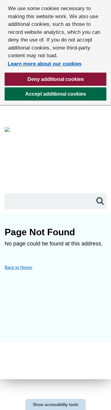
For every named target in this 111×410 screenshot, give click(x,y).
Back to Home (18, 267)
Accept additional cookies (45, 96)
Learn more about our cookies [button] (44, 64)
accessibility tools (55, 404)
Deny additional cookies (44, 81)
